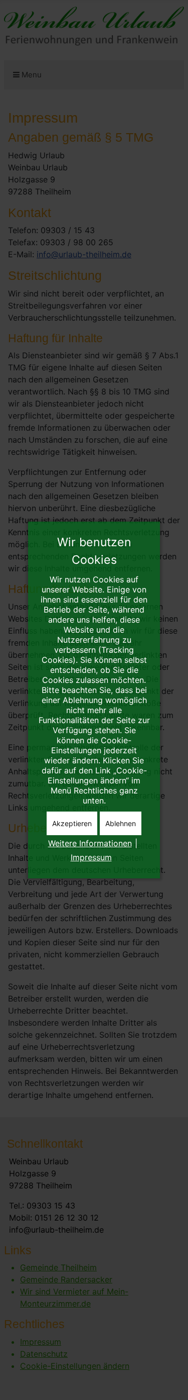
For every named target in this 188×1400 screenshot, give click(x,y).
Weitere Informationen (90, 843)
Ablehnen (120, 823)
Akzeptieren (72, 823)
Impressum (91, 857)
